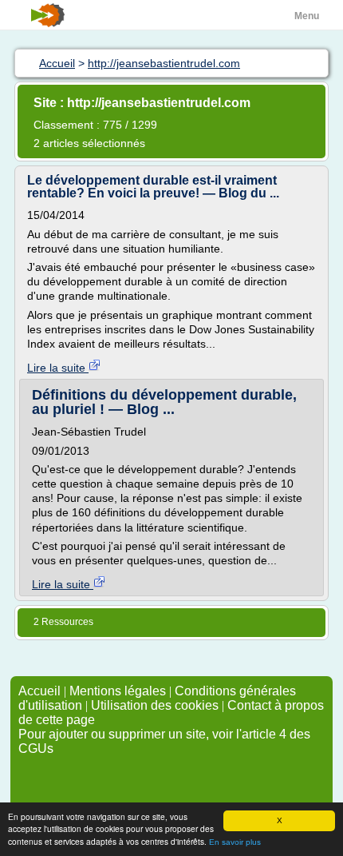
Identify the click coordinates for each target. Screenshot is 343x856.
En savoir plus (235, 842)
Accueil (39, 691)
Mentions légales (117, 691)
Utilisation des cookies (155, 705)
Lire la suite (58, 367)
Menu (306, 16)
